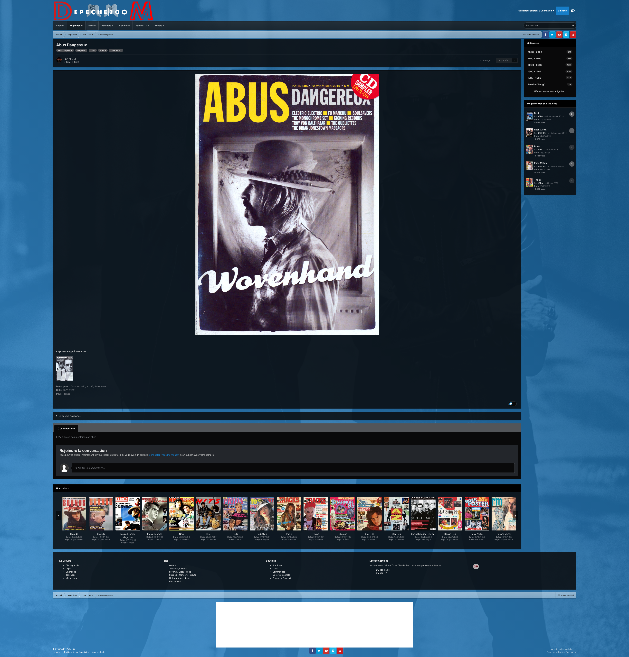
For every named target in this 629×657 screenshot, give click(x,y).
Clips (68, 568)
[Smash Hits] (450, 513)
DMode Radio (383, 569)
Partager (486, 60)
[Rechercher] (573, 25)
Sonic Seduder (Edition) (423, 534)
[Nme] (181, 513)
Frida (235, 534)
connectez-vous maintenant (164, 454)
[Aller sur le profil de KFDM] (59, 60)
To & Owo (262, 534)
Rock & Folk (540, 129)
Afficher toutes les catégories (550, 91)
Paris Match (540, 163)
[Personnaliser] (572, 11)
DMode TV (381, 573)
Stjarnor (343, 534)
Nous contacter (99, 652)
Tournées (71, 575)
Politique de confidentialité (76, 652)
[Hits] (208, 513)
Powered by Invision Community (561, 652)
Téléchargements (178, 568)
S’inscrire (563, 10)
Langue (56, 652)
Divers (158, 25)
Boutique (106, 25)
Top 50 (538, 179)
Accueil (60, 25)
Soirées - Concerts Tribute (182, 575)
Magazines (71, 578)
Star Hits (369, 534)
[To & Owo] (262, 513)
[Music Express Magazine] (127, 513)
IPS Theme (58, 649)
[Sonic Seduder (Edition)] (423, 513)
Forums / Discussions (180, 571)
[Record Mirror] (504, 513)
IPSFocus (70, 649)
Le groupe (75, 25)
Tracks (289, 534)
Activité (123, 25)
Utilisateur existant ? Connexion (535, 10)
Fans (91, 25)
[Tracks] (289, 513)
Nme (181, 534)
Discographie (72, 565)
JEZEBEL (542, 133)
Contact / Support (282, 578)
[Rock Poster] (477, 513)
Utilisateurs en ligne (179, 578)
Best (536, 113)
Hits (208, 534)
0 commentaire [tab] (66, 428)
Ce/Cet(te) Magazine (556, 25)
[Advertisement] (314, 625)
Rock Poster (477, 534)
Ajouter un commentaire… (91, 467)
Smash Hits (450, 534)
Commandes (279, 571)
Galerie (172, 565)
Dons (275, 568)
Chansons (71, 571)
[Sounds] (74, 513)
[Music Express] (154, 513)
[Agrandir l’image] (287, 204)
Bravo (537, 146)
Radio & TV (142, 25)
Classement (175, 581)
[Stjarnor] (342, 513)
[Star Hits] (369, 513)
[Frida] (235, 513)
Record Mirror (504, 534)
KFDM (72, 58)
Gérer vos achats (281, 575)
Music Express (154, 534)
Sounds (74, 534)
